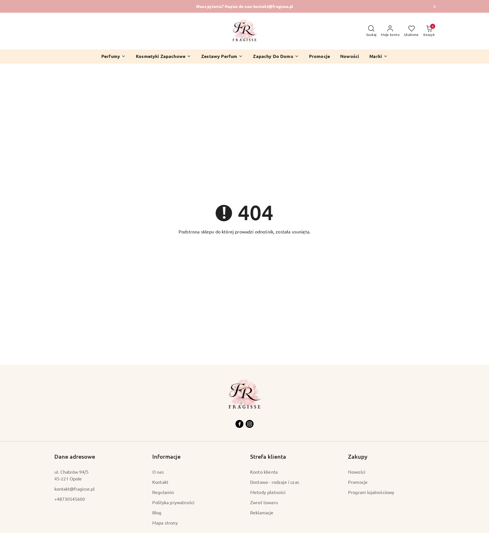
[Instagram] (250, 424)
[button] (378, 56)
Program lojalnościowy (371, 492)
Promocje (358, 482)
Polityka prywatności (173, 502)
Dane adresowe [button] (74, 456)
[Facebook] (239, 424)
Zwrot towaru (264, 502)
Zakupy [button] (357, 456)
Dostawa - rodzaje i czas (274, 482)
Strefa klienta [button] (268, 456)
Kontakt (160, 482)
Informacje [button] (166, 456)
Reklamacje (262, 512)
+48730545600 (69, 499)
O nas (158, 471)
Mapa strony (165, 522)
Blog (157, 512)
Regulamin (163, 492)
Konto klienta (264, 471)
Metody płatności (268, 492)
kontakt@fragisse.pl (74, 488)
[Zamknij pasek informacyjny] (434, 6)
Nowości (356, 471)
